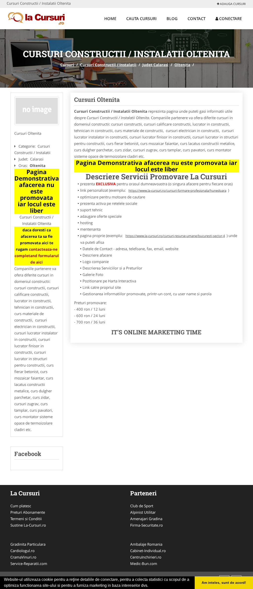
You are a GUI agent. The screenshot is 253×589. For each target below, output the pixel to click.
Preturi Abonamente (27, 512)
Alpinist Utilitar (143, 512)
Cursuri (67, 64)
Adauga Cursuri (232, 4)
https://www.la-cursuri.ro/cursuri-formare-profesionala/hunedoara (177, 190)
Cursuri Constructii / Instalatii (108, 64)
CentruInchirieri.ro (145, 557)
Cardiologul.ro (22, 550)
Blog (172, 18)
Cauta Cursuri (141, 18)
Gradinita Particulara (27, 544)
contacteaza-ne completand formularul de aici (37, 256)
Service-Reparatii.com (28, 563)
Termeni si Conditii (26, 518)
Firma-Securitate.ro (146, 525)
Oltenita (182, 64)
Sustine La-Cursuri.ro (28, 525)
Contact (197, 18)
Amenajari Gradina (146, 518)
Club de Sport (141, 505)
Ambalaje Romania (146, 544)
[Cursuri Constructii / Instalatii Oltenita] (36, 111)
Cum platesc (20, 505)
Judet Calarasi (155, 64)
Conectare (230, 18)
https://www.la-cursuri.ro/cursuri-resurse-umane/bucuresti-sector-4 (175, 236)
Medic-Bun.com (143, 563)
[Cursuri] (39, 17)
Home (110, 18)
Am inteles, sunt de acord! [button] (224, 583)
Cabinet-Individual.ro (148, 550)
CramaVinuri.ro (23, 557)
